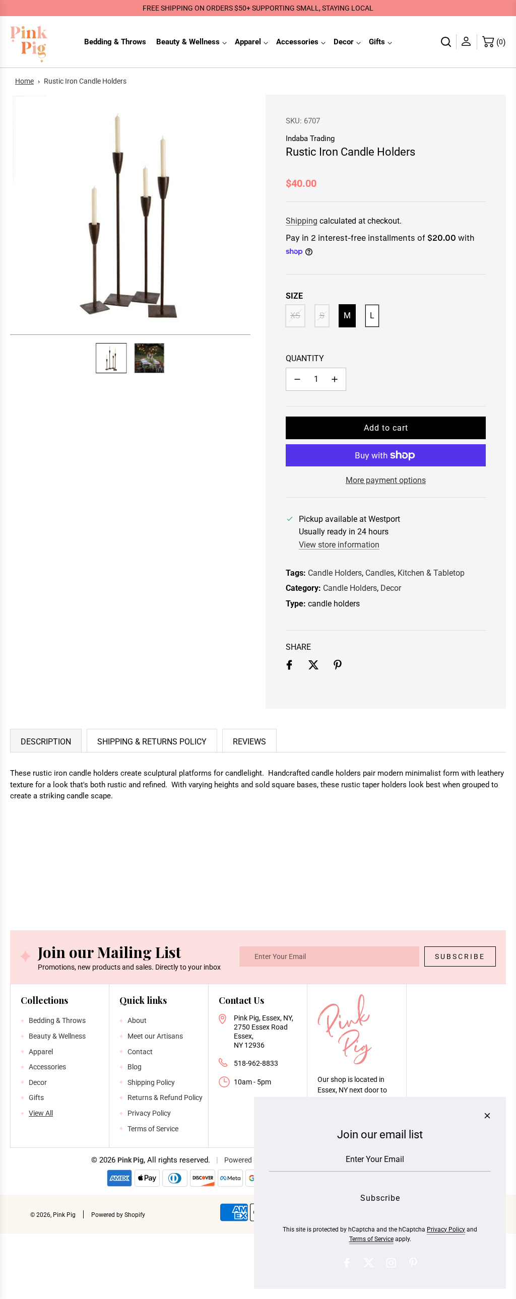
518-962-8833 (256, 1063)
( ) (501, 42)
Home (24, 81)
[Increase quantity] (335, 379)
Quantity (305, 358)
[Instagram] (391, 1263)
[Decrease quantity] (297, 379)
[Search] (446, 41)
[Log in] (467, 41)
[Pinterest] (413, 1263)
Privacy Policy (446, 1229)
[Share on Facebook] (289, 667)
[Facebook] (347, 1263)
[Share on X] (313, 667)
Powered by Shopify (118, 1214)
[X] (369, 1263)
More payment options (386, 480)
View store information (339, 545)
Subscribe (460, 956)
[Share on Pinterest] (338, 667)
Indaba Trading (310, 138)
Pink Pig (130, 1160)
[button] (23, 215)
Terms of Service (371, 1239)
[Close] (487, 1116)
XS (295, 315)
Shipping (301, 221)
